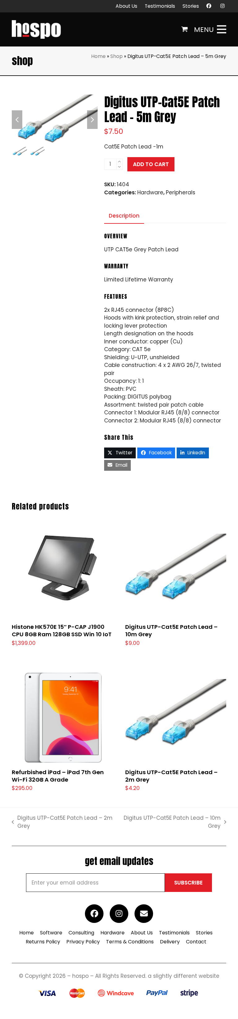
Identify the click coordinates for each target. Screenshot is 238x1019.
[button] (184, 29)
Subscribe (188, 882)
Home (98, 56)
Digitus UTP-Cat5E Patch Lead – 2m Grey (62, 822)
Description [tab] (124, 215)
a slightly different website (183, 976)
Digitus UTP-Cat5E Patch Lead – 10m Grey (170, 822)
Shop (116, 56)
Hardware (150, 192)
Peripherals (180, 192)
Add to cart (151, 164)
